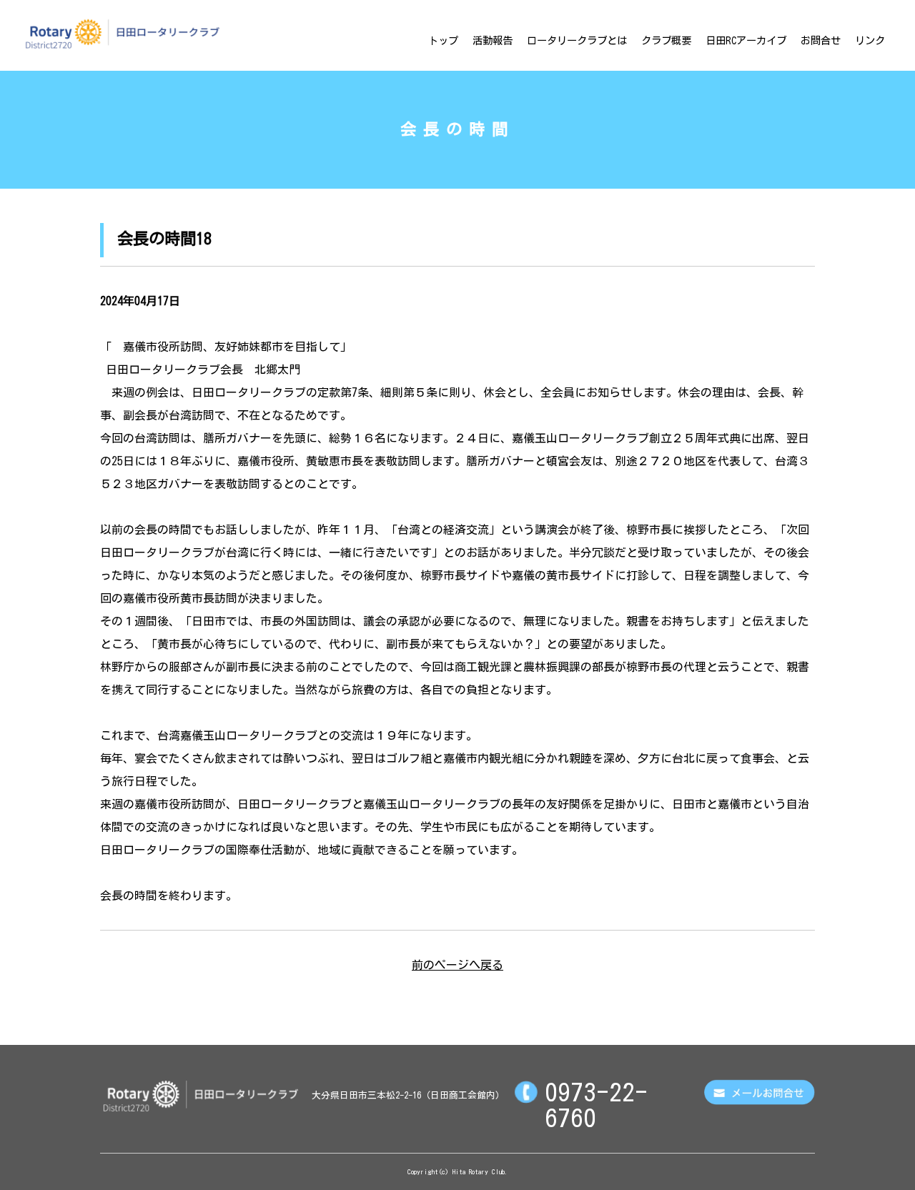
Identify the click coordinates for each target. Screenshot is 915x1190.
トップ (443, 40)
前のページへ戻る (457, 965)
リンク (870, 40)
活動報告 (493, 40)
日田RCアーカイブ (746, 40)
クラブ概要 (666, 40)
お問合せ (821, 40)
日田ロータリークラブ (122, 33)
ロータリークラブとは (577, 40)
